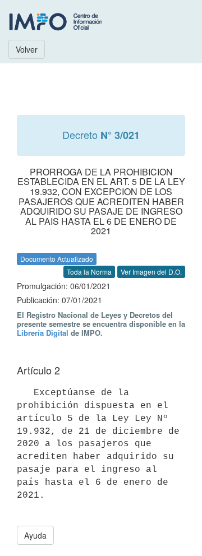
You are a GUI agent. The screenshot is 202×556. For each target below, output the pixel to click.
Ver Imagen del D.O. (151, 271)
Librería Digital (42, 332)
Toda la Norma (89, 271)
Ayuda (35, 535)
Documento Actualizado (56, 258)
